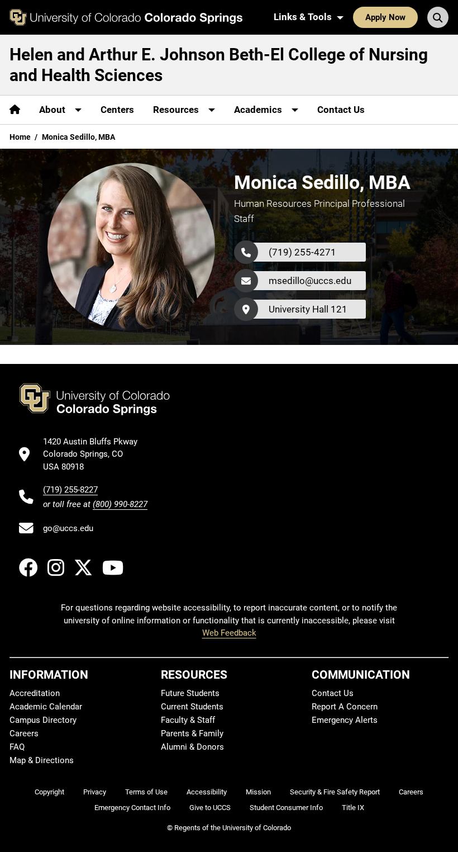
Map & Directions (41, 760)
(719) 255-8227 (70, 490)
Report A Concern (345, 707)
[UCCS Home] (125, 17)
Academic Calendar (45, 707)
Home (20, 136)
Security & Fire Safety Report (335, 792)
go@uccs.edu (68, 528)
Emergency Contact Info (132, 807)
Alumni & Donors (192, 747)
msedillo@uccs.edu (310, 280)
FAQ (17, 747)
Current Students (192, 707)
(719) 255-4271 (302, 252)
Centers (117, 109)
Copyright (49, 792)
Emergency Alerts (345, 720)
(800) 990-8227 (120, 504)
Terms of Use (146, 792)
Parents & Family (192, 733)
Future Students (190, 693)
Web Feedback (229, 633)
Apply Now (385, 17)
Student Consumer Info (286, 807)
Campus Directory (43, 720)
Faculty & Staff (188, 720)
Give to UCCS (210, 807)
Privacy (94, 792)
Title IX (353, 807)
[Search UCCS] (438, 17)
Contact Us (341, 109)
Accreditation (34, 693)
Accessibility (207, 792)
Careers (24, 733)
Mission (258, 792)
